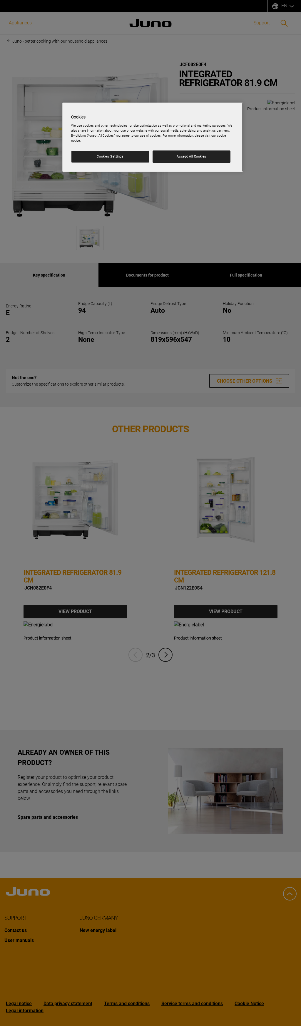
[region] (152, 137)
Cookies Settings (110, 156)
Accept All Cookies (191, 156)
